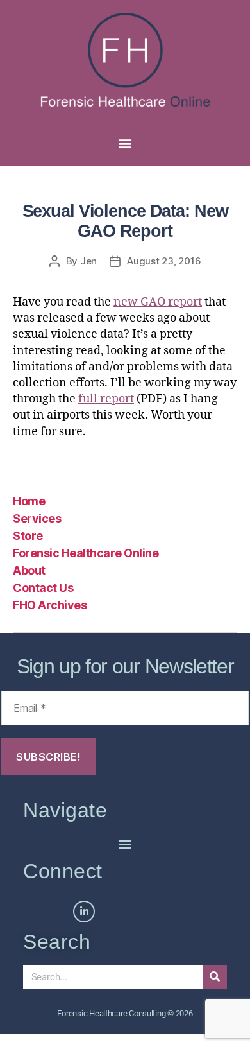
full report (106, 399)
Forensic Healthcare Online (85, 553)
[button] (125, 142)
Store (28, 535)
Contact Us (43, 587)
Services (37, 518)
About (29, 570)
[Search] (215, 977)
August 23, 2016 (164, 261)
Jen (88, 261)
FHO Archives (50, 605)
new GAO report (157, 302)
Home (29, 501)
